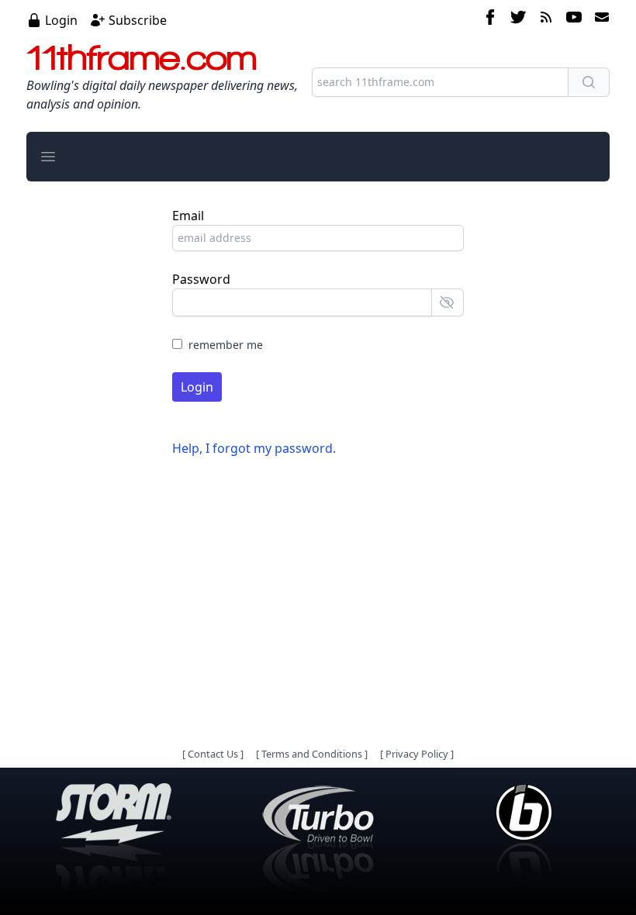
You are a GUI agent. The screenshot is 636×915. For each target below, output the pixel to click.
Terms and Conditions (311, 754)
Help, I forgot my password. (254, 448)
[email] (599, 19)
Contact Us (213, 754)
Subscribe (138, 20)
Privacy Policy (416, 754)
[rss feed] (546, 19)
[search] (589, 82)
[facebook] (490, 19)
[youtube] (574, 19)
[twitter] (518, 19)
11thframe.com (141, 57)
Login (61, 20)
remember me (225, 344)
